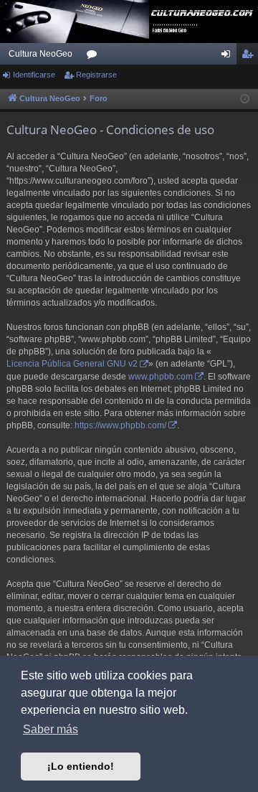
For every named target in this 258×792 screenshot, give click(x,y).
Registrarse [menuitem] (250, 57)
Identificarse (34, 74)
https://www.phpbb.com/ (120, 425)
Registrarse (96, 74)
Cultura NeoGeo (40, 54)
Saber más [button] (50, 729)
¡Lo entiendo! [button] (80, 766)
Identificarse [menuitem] (228, 57)
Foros (94, 57)
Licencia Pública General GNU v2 (72, 364)
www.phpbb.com (160, 377)
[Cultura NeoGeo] (129, 21)
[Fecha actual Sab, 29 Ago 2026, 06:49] (244, 99)
